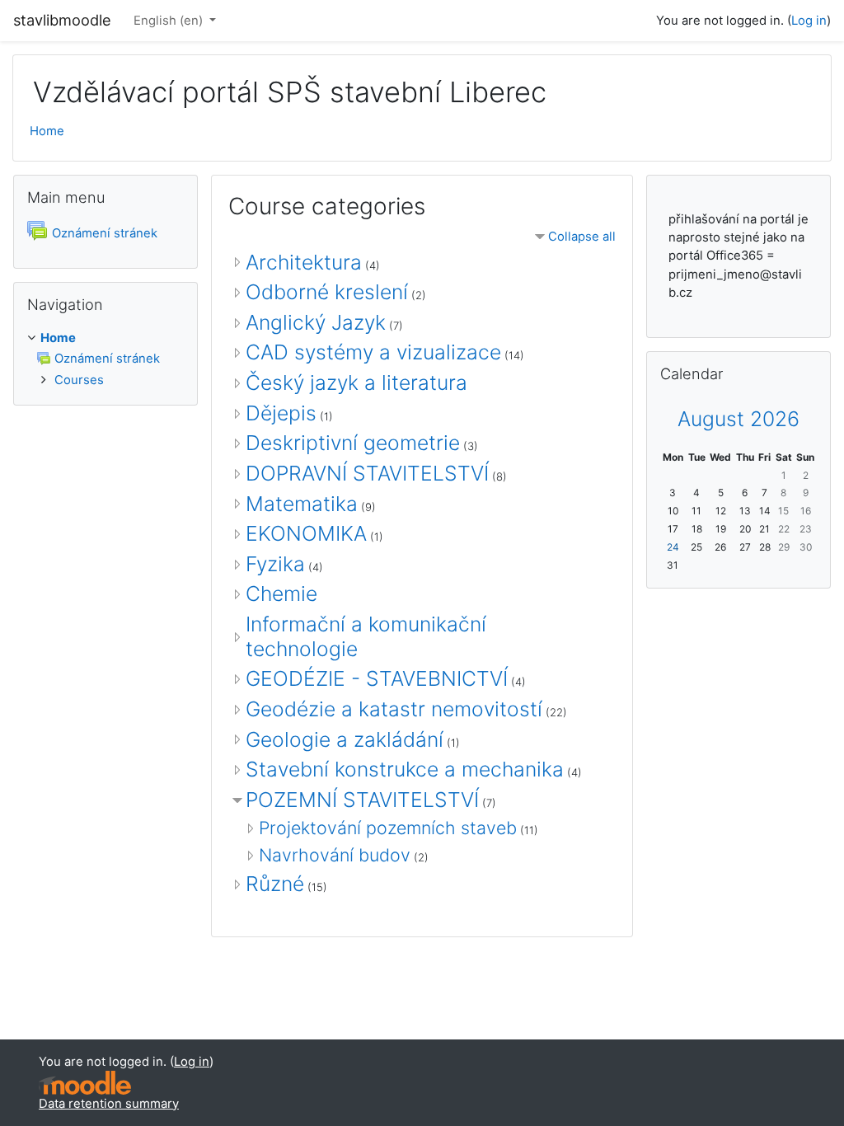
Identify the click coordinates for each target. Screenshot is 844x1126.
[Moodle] (85, 1083)
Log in (809, 20)
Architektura (304, 262)
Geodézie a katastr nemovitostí (394, 709)
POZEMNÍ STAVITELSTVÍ (362, 799)
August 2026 (738, 418)
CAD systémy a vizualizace (373, 352)
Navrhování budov (334, 855)
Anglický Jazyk (316, 322)
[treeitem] (105, 359)
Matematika (302, 503)
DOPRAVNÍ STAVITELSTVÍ (367, 473)
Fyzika (275, 563)
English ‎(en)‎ (170, 20)
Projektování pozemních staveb (388, 827)
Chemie (281, 593)
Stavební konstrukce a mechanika (405, 769)
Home (47, 131)
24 (673, 547)
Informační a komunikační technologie (366, 636)
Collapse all (582, 236)
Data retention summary (109, 1103)
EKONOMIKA (306, 533)
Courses (79, 380)
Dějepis (281, 413)
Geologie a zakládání (344, 739)
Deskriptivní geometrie (353, 442)
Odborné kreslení (327, 291)
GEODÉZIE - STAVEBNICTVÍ (377, 678)
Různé (275, 883)
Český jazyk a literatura (356, 382)
